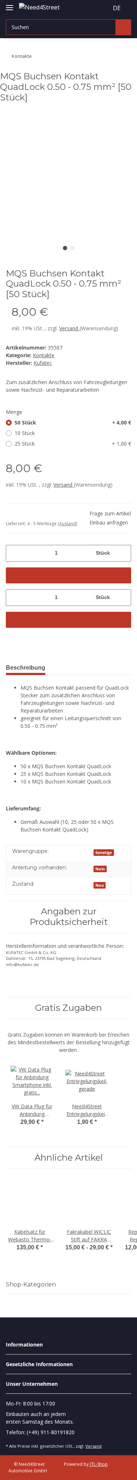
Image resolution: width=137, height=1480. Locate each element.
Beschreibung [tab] (25, 668)
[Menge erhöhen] (123, 553)
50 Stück (73, 422)
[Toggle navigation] (9, 4)
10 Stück (25, 433)
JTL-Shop (99, 1464)
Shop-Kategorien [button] (31, 1284)
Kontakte (43, 355)
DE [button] (117, 8)
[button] (88, 8)
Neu (99, 885)
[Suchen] (123, 27)
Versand (69, 328)
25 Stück (73, 443)
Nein (100, 868)
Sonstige (103, 852)
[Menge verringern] (14, 553)
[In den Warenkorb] (68, 575)
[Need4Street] (39, 7)
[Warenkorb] (102, 8)
